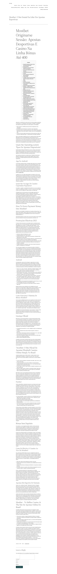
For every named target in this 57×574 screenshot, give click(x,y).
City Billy (10, 3)
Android (24, 73)
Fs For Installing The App (27, 112)
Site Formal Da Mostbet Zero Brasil (29, 108)
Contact (28, 5)
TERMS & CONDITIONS (44, 9)
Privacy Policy (45, 5)
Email (17, 562)
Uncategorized (27, 543)
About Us (15, 5)
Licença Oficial (25, 76)
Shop (25, 7)
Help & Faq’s (33, 5)
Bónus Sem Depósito (26, 82)
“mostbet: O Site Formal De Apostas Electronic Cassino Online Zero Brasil (29, 78)
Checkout (24, 5)
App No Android (26, 66)
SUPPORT (46, 7)
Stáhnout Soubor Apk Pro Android (28, 98)
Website (17, 564)
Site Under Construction (34, 7)
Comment (18, 559)
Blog (19, 5)
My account (40, 5)
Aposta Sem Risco (26, 118)
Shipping (22, 7)
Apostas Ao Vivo (26, 113)
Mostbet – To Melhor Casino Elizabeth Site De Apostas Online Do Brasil (29, 87)
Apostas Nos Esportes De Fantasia (29, 85)
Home (37, 5)
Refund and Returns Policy (15, 7)
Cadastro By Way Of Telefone (28, 107)
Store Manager (41, 7)
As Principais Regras (26, 95)
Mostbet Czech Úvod (26, 89)
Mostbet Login (25, 102)
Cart (21, 5)
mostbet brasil (21, 172)
